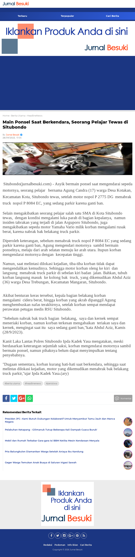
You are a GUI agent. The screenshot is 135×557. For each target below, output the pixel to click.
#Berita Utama (12, 383)
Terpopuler (67, 15)
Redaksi (47, 545)
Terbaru (22, 15)
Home (6, 115)
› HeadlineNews (34, 115)
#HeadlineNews (33, 383)
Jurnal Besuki (76, 549)
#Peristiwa (51, 383)
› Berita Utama (17, 115)
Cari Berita (112, 15)
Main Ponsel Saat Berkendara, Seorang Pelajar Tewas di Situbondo (65, 124)
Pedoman (59, 545)
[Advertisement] (67, 83)
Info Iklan (73, 545)
